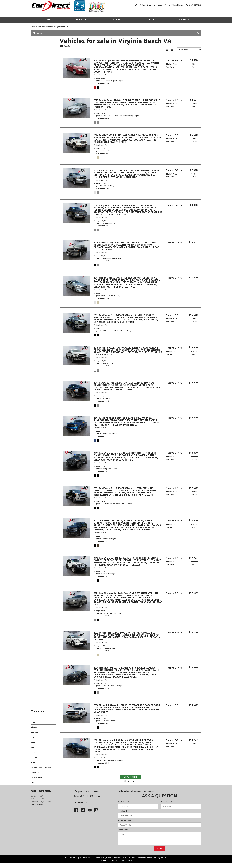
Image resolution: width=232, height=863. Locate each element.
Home (48, 19)
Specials (116, 19)
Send (159, 848)
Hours (97, 796)
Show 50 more (130, 781)
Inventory (82, 19)
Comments (123, 830)
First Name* (123, 802)
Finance (150, 19)
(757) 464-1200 (86, 796)
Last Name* (166, 802)
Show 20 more (130, 777)
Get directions (37, 804)
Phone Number (124, 820)
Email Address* (124, 811)
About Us (184, 19)
